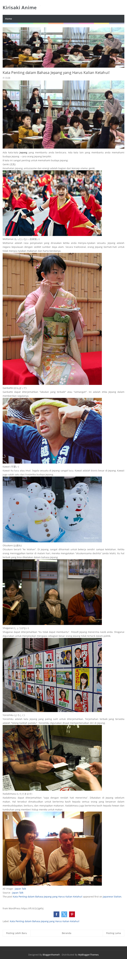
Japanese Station (112, 896)
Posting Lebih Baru (16, 933)
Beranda (66, 933)
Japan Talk (20, 888)
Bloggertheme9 (51, 954)
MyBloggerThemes (88, 954)
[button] (56, 914)
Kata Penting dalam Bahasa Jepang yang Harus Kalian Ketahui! (47, 896)
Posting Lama (113, 933)
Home (8, 18)
